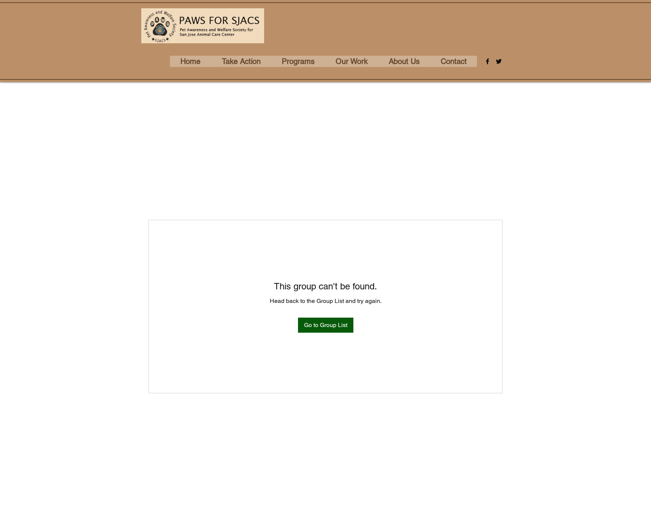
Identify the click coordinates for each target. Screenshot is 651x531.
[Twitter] (499, 61)
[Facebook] (487, 61)
